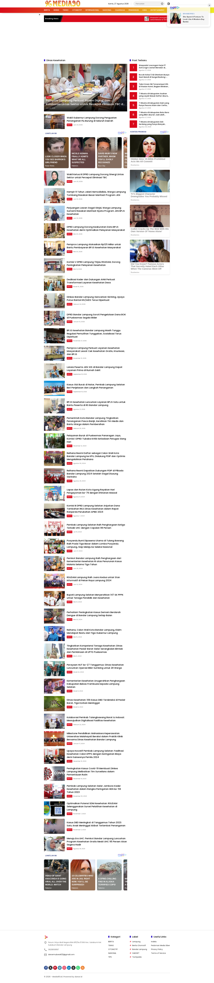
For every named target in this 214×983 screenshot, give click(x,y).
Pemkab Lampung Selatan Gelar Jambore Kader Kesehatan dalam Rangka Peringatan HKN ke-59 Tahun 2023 (94, 789)
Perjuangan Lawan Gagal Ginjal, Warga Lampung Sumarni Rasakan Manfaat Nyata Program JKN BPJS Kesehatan (96, 211)
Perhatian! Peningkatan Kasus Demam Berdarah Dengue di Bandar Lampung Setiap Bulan (94, 614)
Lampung (136, 941)
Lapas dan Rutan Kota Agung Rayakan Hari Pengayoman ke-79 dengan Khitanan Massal (92, 491)
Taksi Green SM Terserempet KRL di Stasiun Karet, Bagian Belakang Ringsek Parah (154, 85)
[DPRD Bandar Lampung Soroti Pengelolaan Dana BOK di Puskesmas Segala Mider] (54, 318)
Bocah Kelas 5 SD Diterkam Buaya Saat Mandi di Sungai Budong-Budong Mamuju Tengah (151, 19)
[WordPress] (60, 968)
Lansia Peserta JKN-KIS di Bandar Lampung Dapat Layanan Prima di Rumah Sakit (94, 369)
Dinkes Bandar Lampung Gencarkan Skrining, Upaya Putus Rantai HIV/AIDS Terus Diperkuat (95, 298)
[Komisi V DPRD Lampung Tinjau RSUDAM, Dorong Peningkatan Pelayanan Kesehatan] (54, 265)
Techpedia (137, 957)
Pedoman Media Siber (160, 945)
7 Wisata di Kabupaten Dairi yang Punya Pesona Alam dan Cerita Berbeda (154, 104)
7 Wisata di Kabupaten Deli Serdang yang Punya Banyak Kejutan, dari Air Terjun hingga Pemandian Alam (152, 123)
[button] (162, 4)
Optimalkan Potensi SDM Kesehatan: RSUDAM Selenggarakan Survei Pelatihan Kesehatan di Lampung (92, 806)
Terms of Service (158, 953)
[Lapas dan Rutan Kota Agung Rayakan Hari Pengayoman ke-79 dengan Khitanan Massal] (54, 493)
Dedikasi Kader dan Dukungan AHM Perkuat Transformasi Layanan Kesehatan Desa (91, 281)
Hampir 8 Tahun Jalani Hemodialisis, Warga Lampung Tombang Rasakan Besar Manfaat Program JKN (96, 193)
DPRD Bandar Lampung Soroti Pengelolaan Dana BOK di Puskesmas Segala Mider (96, 316)
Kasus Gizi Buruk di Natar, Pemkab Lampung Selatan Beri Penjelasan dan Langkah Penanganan (96, 386)
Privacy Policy (157, 949)
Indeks (154, 941)
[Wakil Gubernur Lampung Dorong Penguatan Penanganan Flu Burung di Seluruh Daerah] (54, 121)
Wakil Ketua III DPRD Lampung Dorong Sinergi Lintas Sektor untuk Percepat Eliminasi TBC (95, 176)
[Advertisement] (107, 40)
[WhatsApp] (78, 968)
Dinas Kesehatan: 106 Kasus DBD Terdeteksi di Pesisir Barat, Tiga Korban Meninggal (96, 701)
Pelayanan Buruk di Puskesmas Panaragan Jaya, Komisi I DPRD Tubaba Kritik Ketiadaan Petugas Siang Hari (96, 438)
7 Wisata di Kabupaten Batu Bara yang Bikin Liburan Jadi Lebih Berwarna (154, 113)
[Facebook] (46, 968)
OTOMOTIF (113, 949)
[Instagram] (64, 968)
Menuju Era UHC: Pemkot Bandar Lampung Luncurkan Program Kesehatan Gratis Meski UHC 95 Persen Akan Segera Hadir (97, 841)
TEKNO (111, 945)
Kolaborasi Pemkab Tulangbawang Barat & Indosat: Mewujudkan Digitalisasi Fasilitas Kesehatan (96, 719)
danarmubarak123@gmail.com (61, 954)
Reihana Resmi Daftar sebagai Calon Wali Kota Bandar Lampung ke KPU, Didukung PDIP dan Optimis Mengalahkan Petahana (96, 456)
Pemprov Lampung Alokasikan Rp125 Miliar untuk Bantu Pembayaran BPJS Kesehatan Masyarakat (94, 246)
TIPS (110, 957)
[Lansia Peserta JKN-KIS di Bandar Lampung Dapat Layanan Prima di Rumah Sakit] (54, 370)
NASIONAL (112, 953)
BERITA (49, 97)
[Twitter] (51, 968)
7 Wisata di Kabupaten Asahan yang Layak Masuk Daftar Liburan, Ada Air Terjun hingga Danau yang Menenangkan (154, 94)
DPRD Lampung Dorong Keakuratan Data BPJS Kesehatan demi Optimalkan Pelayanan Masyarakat (96, 228)
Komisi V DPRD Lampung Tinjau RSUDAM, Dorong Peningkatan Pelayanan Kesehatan (93, 263)
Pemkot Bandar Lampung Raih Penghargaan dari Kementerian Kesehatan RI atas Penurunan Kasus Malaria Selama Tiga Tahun (94, 561)
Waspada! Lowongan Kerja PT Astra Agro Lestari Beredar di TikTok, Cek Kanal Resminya (112, 19)
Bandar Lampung (139, 949)
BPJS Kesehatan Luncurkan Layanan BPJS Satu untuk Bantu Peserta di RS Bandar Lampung (96, 403)
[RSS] (83, 968)
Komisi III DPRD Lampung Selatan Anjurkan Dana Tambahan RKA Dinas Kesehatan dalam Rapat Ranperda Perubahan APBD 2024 (93, 508)
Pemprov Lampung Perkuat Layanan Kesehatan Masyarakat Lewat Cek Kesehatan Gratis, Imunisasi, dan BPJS (96, 351)
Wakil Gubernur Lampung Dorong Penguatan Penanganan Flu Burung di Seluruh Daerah (92, 119)
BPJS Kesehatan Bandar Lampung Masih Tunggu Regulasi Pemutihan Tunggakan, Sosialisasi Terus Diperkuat (94, 333)
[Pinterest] (55, 968)
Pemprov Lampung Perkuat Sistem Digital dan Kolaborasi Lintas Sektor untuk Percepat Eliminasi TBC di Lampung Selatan (85, 102)
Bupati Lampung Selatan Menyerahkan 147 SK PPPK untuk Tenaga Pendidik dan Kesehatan (95, 596)
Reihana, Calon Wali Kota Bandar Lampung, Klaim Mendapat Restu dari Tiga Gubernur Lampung (94, 631)
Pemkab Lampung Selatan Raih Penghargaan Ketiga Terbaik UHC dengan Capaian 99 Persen (96, 526)
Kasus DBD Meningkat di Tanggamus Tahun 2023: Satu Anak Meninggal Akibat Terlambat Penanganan (96, 824)
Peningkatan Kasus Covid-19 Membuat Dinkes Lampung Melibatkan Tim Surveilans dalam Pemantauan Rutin (92, 771)
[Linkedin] (69, 968)
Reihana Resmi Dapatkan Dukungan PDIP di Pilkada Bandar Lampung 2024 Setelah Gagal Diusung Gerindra (95, 473)
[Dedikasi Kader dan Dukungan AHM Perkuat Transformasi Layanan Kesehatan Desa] (54, 283)
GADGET (135, 953)
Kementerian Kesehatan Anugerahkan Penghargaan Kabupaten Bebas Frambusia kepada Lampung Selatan (96, 684)
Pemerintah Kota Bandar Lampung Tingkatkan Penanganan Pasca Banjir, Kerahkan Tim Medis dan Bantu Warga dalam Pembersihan (95, 421)
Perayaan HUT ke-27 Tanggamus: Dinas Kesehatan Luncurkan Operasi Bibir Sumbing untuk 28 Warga (95, 666)
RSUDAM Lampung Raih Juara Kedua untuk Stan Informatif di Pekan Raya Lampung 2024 (93, 579)
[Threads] (73, 968)
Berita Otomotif (139, 945)
